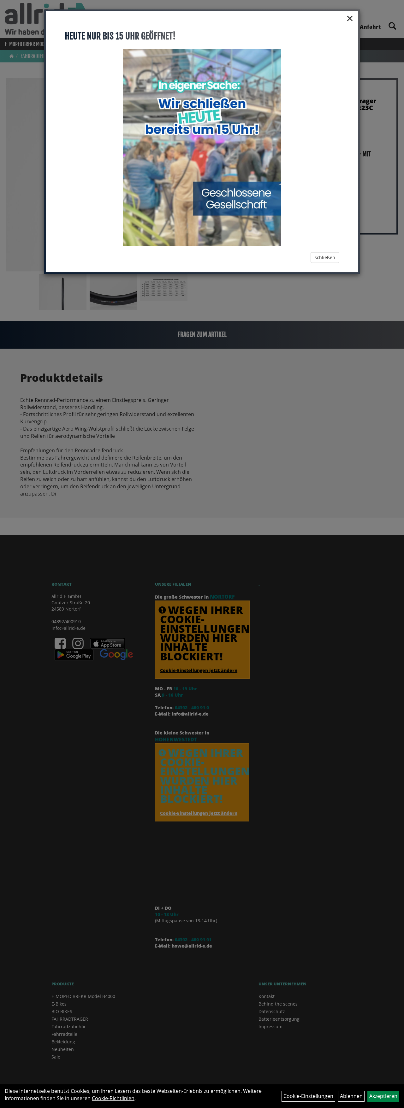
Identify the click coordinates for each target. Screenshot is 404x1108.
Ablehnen (351, 1096)
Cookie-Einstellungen (308, 1096)
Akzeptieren (383, 1096)
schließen (325, 257)
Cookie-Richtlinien (113, 1098)
